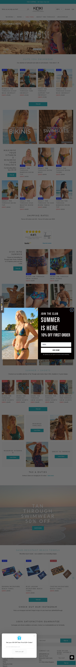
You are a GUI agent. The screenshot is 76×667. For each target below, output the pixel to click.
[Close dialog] (71, 310)
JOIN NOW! (56, 350)
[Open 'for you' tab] (72, 657)
